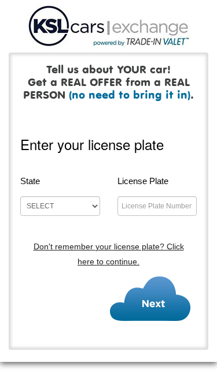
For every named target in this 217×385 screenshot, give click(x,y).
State (30, 181)
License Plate (142, 181)
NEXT (150, 298)
